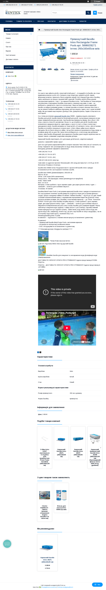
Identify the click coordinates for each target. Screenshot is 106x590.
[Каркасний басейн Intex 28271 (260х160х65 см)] (61, 436)
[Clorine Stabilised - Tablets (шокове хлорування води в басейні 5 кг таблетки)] (44, 493)
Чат (99, 584)
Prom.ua (62, 585)
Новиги (8, 38)
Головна (9, 21)
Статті (8, 42)
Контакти (51, 21)
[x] (40, 352)
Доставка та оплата (67, 21)
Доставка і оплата (12, 59)
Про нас (40, 21)
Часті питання (10, 55)
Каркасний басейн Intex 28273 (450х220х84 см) (78, 453)
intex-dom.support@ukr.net (16, 135)
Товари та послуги (24, 21)
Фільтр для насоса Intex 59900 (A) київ (61, 507)
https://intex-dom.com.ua (15, 132)
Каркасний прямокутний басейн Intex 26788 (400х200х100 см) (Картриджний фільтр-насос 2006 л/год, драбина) (95, 457)
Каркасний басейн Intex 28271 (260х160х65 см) (62, 453)
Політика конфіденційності (65, 587)
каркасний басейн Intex (62, 116)
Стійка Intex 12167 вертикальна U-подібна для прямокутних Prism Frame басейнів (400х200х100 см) (45, 457)
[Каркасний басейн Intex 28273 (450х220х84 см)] (78, 436)
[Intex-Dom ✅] (12, 16)
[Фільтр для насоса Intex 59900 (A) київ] (61, 493)
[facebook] (38, 352)
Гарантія (82, 21)
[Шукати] (88, 13)
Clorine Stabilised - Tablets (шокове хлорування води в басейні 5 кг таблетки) (45, 512)
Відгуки (8, 51)
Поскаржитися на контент (49, 587)
